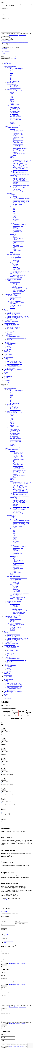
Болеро (12, 96)
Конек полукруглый (15, 108)
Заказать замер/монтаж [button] (7, 382)
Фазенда (12, 94)
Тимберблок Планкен (18, 137)
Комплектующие (14, 104)
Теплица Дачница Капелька (14, 319)
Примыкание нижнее (15, 118)
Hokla (14, 138)
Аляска (15, 183)
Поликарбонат (7, 320)
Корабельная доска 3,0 (19, 187)
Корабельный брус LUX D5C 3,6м (22, 161)
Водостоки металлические (14, 301)
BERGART (16, 219)
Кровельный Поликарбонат (11, 321)
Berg (14, 208)
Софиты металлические (16, 287)
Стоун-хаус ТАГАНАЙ (19, 153)
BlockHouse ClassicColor (19, 172)
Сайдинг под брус (14, 263)
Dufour (14, 220)
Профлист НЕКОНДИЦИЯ (17, 69)
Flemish (15, 217)
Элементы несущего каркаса (11, 329)
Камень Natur (16, 228)
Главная (6, 60)
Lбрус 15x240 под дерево (19, 290)
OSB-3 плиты (7, 342)
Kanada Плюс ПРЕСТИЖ (19, 178)
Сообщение (4, 978)
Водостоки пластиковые (13, 295)
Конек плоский (14, 110)
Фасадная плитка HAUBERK (14, 278)
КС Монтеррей (14, 85)
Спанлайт (9, 347)
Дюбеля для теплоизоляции (14, 366)
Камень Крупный (17, 231)
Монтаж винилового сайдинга (18, 191)
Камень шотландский (18, 246)
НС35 (11, 75)
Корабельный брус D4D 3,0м (20, 167)
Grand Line (15, 284)
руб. (3, 385)
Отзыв (2, 1040)
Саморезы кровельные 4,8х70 (14, 364)
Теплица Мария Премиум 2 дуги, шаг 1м (17, 316)
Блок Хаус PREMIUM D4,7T (20, 170)
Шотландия (16, 245)
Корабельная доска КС (19, 275)
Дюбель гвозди (11, 368)
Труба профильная (8, 357)
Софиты (9, 280)
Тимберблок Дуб (17, 131)
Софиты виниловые (15, 282)
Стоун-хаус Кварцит (18, 146)
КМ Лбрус (15, 265)
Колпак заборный (14, 81)
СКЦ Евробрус (17, 268)
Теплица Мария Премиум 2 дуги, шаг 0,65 (18, 317)
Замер (5, 373)
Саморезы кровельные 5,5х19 (14, 365)
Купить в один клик (6, 705)
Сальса (11, 97)
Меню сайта (13, 58)
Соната (12, 92)
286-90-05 (5, 51)
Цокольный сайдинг (12, 193)
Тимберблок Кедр (17, 133)
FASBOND (10, 344)
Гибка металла (7, 355)
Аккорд (12, 101)
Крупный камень (17, 204)
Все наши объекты (8, 941)
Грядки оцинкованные (9, 323)
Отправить (3, 929)
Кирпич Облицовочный (19, 224)
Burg (14, 209)
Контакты (6, 378)
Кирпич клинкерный (18, 241)
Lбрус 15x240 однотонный (20, 288)
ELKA (11, 156)
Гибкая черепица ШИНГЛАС (14, 90)
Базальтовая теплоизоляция (14, 336)
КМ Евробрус (16, 269)
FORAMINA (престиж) (16, 304)
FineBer (12, 171)
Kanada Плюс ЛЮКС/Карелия (21, 181)
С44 (11, 77)
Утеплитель (7, 335)
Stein (14, 211)
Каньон (15, 235)
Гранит (15, 242)
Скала (14, 232)
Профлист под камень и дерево (18, 79)
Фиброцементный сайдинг (14, 279)
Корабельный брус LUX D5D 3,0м (22, 160)
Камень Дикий (17, 230)
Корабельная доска (18, 140)
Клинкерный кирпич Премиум (21, 202)
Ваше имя (3, 956)
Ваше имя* (3, 972)
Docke (14, 286)
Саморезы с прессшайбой (13, 361)
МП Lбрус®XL (17, 272)
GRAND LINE (13, 186)
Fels (14, 212)
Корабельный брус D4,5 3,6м (20, 166)
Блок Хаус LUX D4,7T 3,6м (20, 164)
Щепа (14, 155)
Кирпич (15, 227)
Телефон (3, 959)
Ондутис (9, 349)
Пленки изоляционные (10, 343)
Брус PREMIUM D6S (18, 168)
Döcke (11, 159)
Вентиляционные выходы (13, 125)
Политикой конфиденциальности (17, 35)
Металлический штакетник (11, 370)
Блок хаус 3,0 (16, 189)
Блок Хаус (15, 141)
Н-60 (11, 78)
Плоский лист (10, 82)
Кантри (12, 103)
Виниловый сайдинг (12, 127)
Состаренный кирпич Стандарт (21, 198)
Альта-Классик (17, 176)
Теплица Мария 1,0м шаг (13, 312)
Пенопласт (9, 339)
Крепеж (6, 358)
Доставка (6, 377)
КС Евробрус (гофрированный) (21, 271)
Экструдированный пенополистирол (16, 338)
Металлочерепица (11, 84)
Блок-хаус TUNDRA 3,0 (19, 190)
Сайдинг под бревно (15, 257)
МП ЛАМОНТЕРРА (15, 88)
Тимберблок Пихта (18, 134)
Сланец (15, 205)
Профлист (9, 67)
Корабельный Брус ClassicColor (21, 174)
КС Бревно (16, 261)
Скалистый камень (18, 238)
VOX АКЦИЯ (13, 157)
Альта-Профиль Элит (15, 297)
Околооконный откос (15, 119)
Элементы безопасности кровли (12, 324)
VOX (11, 252)
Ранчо (11, 93)
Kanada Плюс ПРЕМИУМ (20, 179)
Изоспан (9, 346)
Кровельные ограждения (13, 327)
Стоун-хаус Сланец (18, 142)
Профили (9, 334)
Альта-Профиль (14, 175)
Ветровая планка (14, 107)
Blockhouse (16, 182)
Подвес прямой (8, 354)
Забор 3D (6, 372)
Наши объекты (7, 380)
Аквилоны (12, 123)
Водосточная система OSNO (17, 302)
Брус (5, 309)
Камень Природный (18, 226)
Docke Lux (12, 298)
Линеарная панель (14, 276)
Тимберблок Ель (17, 135)
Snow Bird (12, 194)
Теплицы (6, 310)
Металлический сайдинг (13, 254)
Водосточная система (9, 294)
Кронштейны (10, 331)
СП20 (11, 73)
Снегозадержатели (11, 325)
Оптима (12, 99)
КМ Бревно (16, 260)
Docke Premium (14, 299)
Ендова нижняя (14, 114)
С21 (11, 74)
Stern (14, 213)
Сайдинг (6, 126)
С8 (10, 70)
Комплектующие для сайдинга (21, 185)
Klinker (15, 215)
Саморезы (9, 360)
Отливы (12, 122)
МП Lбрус (15, 264)
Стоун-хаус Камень (18, 144)
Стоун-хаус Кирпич (18, 145)
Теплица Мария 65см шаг (13, 313)
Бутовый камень (17, 250)
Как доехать (4, 48)
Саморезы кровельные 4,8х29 (14, 362)
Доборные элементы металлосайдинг (18, 292)
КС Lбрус (15, 267)
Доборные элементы (12, 105)
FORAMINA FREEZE (15, 305)
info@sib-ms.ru (4, 53)
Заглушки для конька (15, 120)
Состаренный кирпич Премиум (21, 200)
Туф (14, 247)
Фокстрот (12, 100)
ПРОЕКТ (12, 308)
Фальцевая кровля (11, 89)
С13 (11, 71)
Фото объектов (8, 63)
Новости (6, 62)
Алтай (14, 222)
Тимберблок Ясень (18, 130)
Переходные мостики (12, 328)
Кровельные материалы (10, 66)
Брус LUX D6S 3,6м (18, 163)
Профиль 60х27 (8, 353)
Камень (15, 196)
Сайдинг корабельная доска (17, 273)
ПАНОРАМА (13, 86)
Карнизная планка (14, 115)
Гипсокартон (7, 351)
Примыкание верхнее (15, 116)
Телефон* (3, 975)
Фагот (14, 249)
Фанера (6, 350)
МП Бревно (16, 258)
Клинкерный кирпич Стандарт (21, 201)
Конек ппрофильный (15, 111)
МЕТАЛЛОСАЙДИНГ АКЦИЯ (18, 256)
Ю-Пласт (12, 129)
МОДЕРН (12, 306)
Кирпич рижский (17, 243)
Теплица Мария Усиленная (14, 314)
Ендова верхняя (14, 112)
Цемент (6, 340)
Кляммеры (9, 332)
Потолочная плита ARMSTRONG (13, 369)
